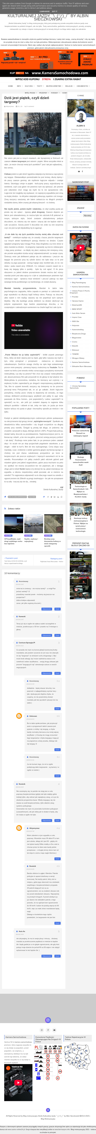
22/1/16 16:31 (30, 760)
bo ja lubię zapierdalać (17, 497)
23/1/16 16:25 (30, 869)
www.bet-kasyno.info (62, 1129)
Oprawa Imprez (78, 301)
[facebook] (82, 171)
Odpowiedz (47, 609)
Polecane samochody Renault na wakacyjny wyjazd (78, 190)
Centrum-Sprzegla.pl (27, 643)
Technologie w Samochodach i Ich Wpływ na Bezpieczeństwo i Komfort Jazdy (80, 491)
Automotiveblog (78, 329)
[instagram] (41, 1030)
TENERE (75, 354)
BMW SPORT (77, 309)
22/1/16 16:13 (30, 719)
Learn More (45, 11)
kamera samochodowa (23, 1042)
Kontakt (67, 93)
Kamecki (22, 616)
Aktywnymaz (34, 828)
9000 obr (75, 321)
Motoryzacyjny (50, 1119)
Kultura (29, 86)
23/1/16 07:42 (30, 831)
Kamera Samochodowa (80, 287)
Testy (39, 86)
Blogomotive (76, 338)
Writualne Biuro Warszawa (82, 366)
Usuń (57, 609)
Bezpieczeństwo (53, 86)
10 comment (30, 106)
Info (19, 86)
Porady (54, 93)
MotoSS (75, 346)
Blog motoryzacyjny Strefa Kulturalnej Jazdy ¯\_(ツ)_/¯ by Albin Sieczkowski (48, 16)
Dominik (22, 784)
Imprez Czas (76, 317)
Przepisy (43, 93)
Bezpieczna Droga (79, 334)
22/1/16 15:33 (30, 684)
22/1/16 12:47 (20, 619)
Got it (54, 11)
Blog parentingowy (79, 283)
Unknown (33, 716)
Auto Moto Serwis (78, 313)
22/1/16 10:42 (20, 584)
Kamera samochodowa (80, 362)
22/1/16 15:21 (20, 645)
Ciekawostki (82, 86)
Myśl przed (30, 93)
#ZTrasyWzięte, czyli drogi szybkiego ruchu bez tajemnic (13, 541)
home (10, 86)
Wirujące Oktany (78, 358)
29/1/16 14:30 (20, 934)
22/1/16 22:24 (20, 787)
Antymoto (75, 325)
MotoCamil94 (77, 305)
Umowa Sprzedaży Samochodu (78, 387)
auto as (22, 931)
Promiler (75, 297)
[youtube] (79, 171)
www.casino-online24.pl (16, 1129)
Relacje (69, 86)
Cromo (74, 342)
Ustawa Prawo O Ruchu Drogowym (80, 292)
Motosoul (75, 350)
